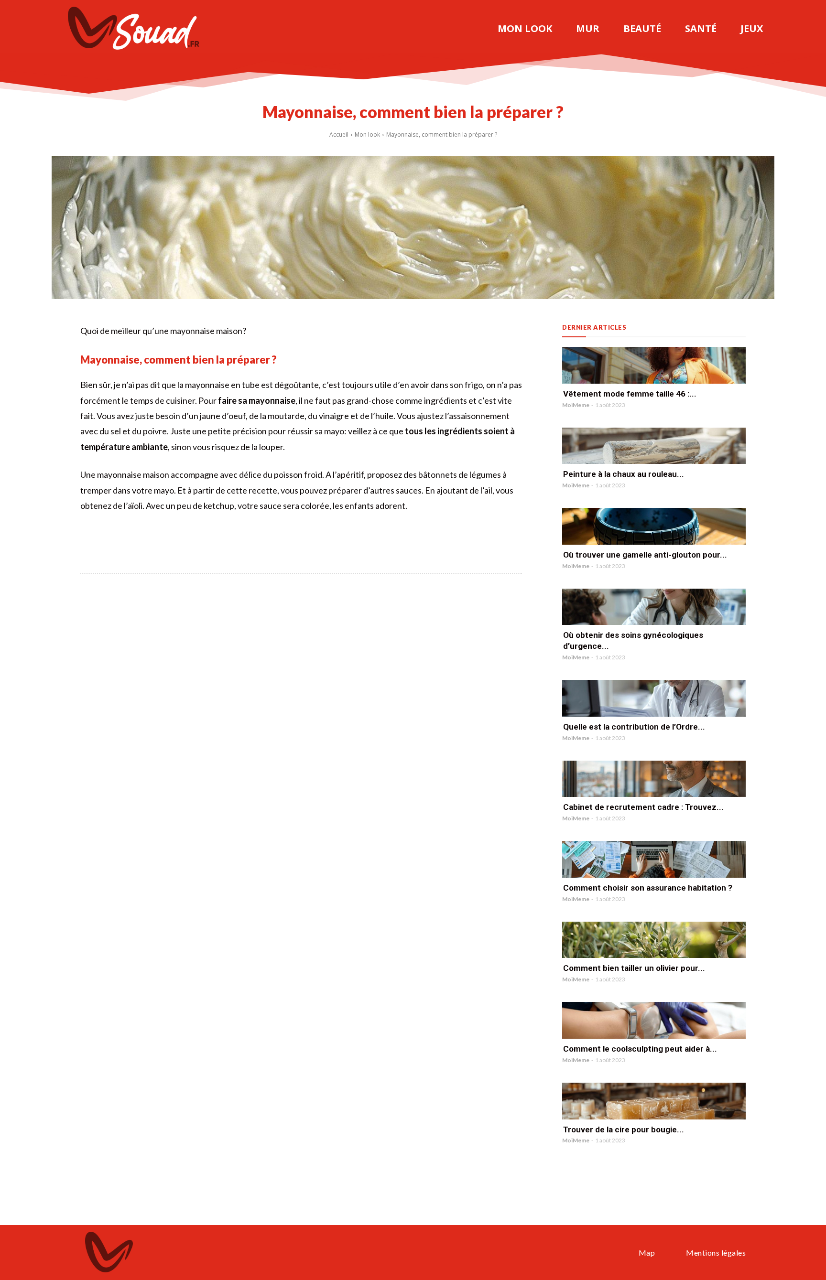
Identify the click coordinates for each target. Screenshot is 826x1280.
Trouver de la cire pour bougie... (623, 1129)
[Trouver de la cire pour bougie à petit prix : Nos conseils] (654, 1101)
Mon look (367, 134)
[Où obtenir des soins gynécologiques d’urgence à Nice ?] (654, 607)
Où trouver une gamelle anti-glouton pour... (645, 554)
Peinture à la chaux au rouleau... (623, 474)
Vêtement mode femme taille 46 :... (629, 393)
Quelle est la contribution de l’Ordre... (634, 726)
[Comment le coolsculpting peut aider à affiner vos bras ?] (654, 1020)
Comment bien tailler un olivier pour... (634, 968)
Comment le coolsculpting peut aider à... (640, 1049)
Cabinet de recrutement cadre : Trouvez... (643, 807)
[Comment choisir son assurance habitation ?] (654, 859)
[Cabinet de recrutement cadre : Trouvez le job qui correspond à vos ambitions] (654, 779)
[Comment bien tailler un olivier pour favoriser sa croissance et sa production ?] (654, 940)
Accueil (338, 134)
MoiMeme (575, 405)
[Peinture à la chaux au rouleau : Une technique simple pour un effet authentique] (654, 446)
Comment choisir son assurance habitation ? (647, 888)
